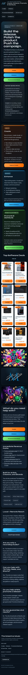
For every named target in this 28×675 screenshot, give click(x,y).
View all (14, 258)
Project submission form (11, 459)
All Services (19, 12)
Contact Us (11, 16)
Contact (14, 530)
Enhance (11, 8)
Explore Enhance (14, 204)
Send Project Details (14, 534)
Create (4, 8)
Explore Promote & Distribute (14, 247)
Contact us (5, 659)
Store (3, 16)
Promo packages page (10, 451)
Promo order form (9, 455)
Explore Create (14, 165)
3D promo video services (11, 463)
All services (4, 648)
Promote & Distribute (7, 12)
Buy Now (7, 281)
